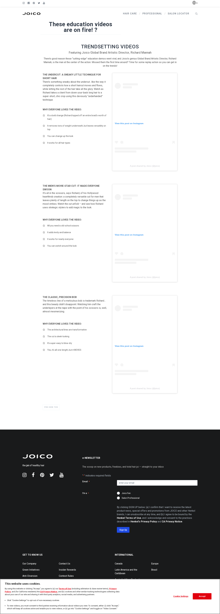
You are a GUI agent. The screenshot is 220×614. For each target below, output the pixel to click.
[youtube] (61, 475)
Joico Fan (126, 493)
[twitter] (52, 475)
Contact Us (64, 563)
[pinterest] (42, 475)
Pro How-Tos (51, 407)
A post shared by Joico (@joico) (145, 166)
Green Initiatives (31, 569)
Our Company (29, 563)
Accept (202, 596)
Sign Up (123, 530)
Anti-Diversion (29, 575)
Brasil (154, 569)
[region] (110, 596)
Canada (118, 563)
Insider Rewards (67, 569)
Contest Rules (66, 575)
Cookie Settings (180, 596)
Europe (154, 563)
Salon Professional (130, 498)
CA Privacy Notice (48, 591)
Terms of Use (65, 588)
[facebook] (33, 475)
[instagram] (24, 475)
